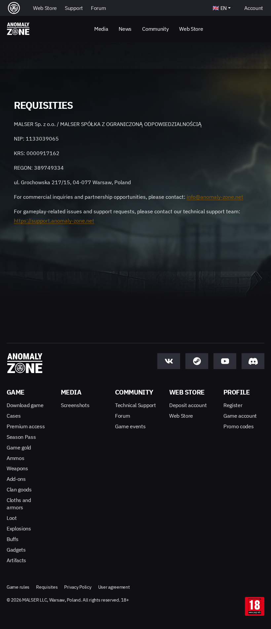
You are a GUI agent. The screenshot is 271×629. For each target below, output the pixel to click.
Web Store (191, 28)
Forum (122, 415)
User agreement (114, 587)
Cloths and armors (19, 504)
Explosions (19, 528)
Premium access (26, 426)
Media (101, 28)
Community (155, 28)
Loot (12, 518)
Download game (25, 405)
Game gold (19, 447)
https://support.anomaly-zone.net (54, 220)
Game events (130, 426)
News (125, 28)
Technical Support (135, 405)
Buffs (12, 539)
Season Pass (21, 437)
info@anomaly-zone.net (215, 196)
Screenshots (75, 405)
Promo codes (238, 426)
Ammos (15, 458)
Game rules (18, 587)
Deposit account (188, 405)
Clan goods (19, 489)
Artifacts (16, 560)
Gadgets (16, 549)
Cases (13, 415)
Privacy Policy (77, 587)
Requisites (47, 587)
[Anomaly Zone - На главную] (18, 29)
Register (232, 405)
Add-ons (16, 479)
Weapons (17, 468)
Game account (240, 415)
